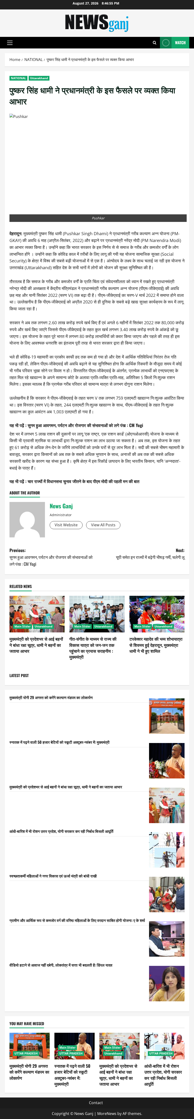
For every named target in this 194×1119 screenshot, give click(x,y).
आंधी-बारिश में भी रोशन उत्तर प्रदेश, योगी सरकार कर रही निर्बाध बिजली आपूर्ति (61, 831)
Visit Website (66, 524)
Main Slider (22, 626)
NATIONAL (18, 78)
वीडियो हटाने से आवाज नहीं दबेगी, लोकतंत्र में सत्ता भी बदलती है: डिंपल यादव (60, 965)
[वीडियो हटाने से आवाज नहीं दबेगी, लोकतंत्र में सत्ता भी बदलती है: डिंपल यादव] (167, 983)
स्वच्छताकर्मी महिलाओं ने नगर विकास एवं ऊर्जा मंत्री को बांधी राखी (53, 876)
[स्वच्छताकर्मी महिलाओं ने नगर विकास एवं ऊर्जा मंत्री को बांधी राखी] (167, 894)
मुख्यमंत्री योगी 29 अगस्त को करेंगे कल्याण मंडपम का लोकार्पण (51, 697)
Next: (150, 553)
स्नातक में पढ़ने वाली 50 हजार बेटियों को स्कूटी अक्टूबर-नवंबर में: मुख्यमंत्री (59, 742)
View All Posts (103, 524)
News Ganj (61, 505)
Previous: (51, 557)
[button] (10, 43)
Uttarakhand (39, 78)
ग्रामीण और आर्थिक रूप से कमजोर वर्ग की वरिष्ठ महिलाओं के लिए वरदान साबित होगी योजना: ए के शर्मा (77, 920)
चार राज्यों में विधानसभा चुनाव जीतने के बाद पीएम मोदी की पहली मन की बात (83, 481)
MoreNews (106, 1113)
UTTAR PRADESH (26, 1053)
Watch (180, 42)
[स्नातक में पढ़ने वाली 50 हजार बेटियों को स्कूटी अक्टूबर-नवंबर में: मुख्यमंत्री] (167, 760)
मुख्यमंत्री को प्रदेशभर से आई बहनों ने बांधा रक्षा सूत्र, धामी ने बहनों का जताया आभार (36, 645)
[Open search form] (154, 42)
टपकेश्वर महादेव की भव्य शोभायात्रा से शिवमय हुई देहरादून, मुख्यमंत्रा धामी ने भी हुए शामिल (155, 645)
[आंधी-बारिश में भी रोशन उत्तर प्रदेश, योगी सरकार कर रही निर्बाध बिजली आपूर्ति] (167, 850)
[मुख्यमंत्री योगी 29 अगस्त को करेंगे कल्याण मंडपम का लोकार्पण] (167, 716)
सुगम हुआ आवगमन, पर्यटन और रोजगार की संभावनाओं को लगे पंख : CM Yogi (85, 425)
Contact (96, 1102)
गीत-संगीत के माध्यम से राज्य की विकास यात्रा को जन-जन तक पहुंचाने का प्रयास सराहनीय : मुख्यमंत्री (92, 648)
